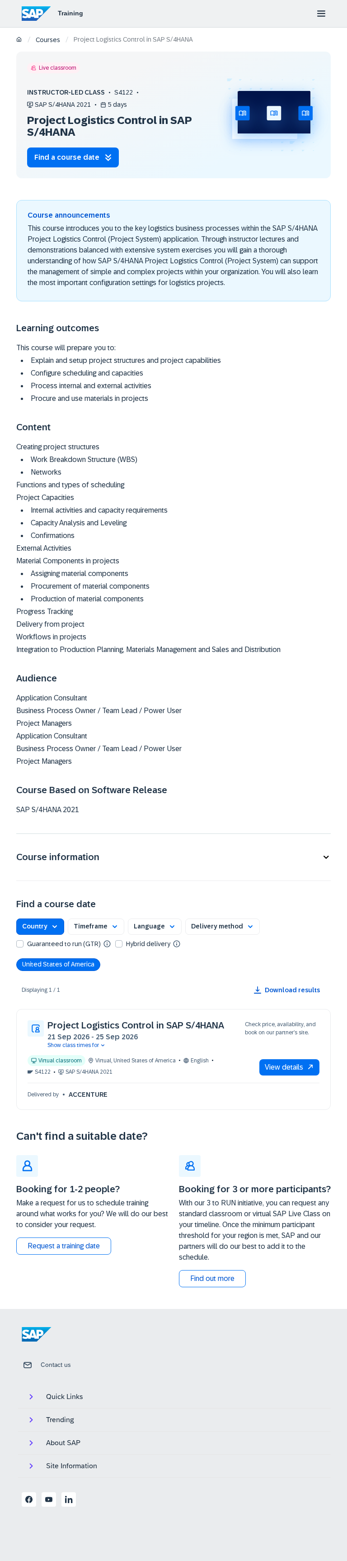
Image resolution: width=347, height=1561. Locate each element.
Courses (48, 39)
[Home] (19, 40)
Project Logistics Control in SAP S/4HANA (135, 1025)
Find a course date (66, 157)
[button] (173, 857)
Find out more (212, 1278)
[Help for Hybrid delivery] (176, 943)
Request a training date (64, 1246)
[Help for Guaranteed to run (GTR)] (107, 943)
